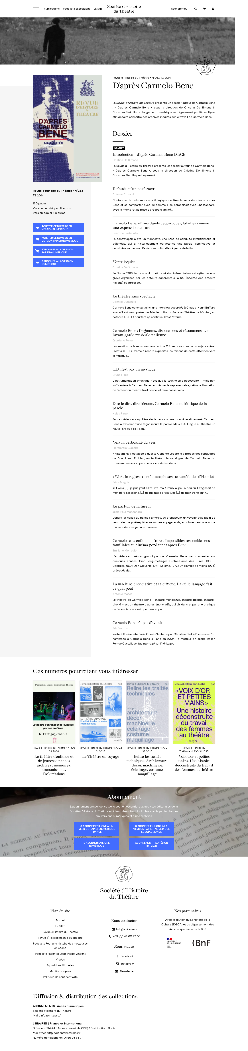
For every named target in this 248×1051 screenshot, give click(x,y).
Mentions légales (60, 971)
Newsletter (127, 971)
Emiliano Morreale (125, 550)
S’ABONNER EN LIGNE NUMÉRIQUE (97, 844)
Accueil (60, 920)
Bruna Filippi (121, 375)
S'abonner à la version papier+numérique (57, 251)
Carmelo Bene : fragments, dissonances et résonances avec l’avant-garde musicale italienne (161, 332)
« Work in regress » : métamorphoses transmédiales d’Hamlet (163, 476)
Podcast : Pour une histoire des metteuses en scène (60, 946)
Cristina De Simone (125, 160)
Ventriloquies (124, 262)
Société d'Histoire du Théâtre (124, 8)
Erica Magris (121, 482)
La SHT (98, 9)
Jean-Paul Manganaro (127, 512)
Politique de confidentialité (60, 977)
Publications (52, 9)
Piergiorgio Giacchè (126, 448)
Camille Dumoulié (124, 302)
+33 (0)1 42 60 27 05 (127, 936)
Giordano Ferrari (124, 340)
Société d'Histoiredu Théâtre (124, 893)
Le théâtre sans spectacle (134, 296)
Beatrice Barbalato (125, 233)
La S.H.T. (60, 926)
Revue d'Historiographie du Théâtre (60, 938)
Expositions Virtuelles (60, 965)
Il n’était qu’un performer (134, 189)
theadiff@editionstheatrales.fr (60, 1033)
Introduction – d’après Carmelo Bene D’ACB (149, 154)
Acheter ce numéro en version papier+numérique (60, 239)
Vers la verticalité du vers (134, 442)
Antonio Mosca (123, 594)
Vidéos (60, 959)
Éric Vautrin (120, 628)
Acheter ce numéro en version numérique (57, 228)
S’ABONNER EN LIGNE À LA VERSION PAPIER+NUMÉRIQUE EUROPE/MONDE (151, 828)
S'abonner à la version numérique (57, 262)
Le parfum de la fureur (132, 506)
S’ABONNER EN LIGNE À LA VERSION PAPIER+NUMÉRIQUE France (96, 828)
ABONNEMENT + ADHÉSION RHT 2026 (151, 844)
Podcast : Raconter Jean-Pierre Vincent (60, 954)
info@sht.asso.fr (126, 929)
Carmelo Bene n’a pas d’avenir (137, 623)
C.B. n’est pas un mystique (134, 369)
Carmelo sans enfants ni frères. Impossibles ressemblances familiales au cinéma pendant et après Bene (161, 542)
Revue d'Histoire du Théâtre (60, 932)
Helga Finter (121, 413)
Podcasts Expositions (76, 9)
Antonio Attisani (123, 194)
